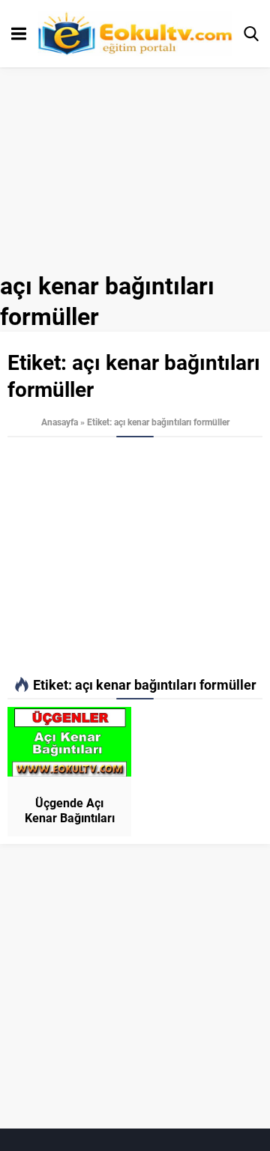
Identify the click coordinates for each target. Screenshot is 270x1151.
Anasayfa (59, 422)
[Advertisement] (135, 557)
